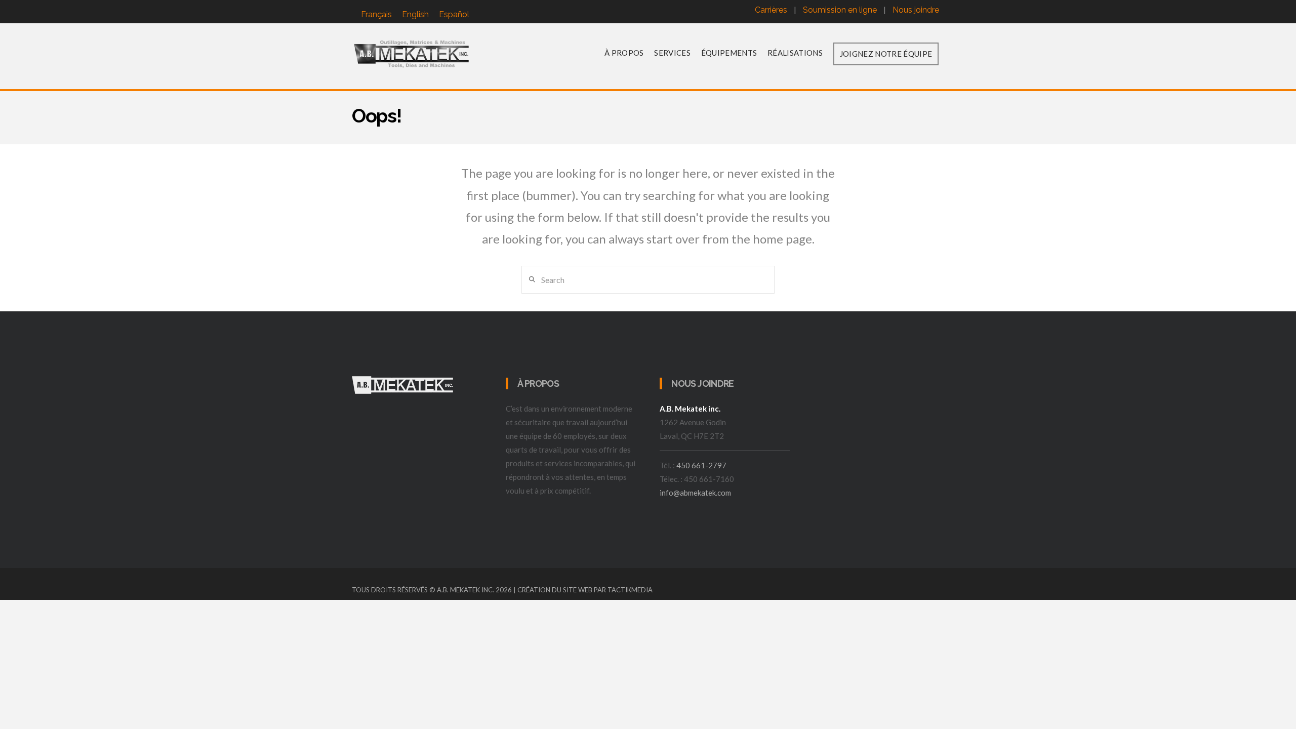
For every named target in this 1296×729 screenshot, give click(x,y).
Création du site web (554, 590)
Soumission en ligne (840, 10)
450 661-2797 (701, 465)
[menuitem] (376, 15)
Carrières (771, 10)
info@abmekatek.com (695, 492)
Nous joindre (916, 10)
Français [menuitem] (376, 14)
